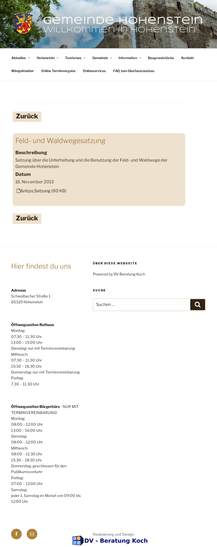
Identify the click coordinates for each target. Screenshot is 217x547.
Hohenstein (46, 58)
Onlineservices (94, 71)
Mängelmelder (22, 71)
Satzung (42, 190)
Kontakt (187, 58)
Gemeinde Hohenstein (123, 20)
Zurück (27, 116)
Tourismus (73, 58)
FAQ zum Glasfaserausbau (133, 71)
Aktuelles (18, 58)
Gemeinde (100, 58)
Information (128, 58)
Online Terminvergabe (58, 71)
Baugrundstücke (161, 58)
